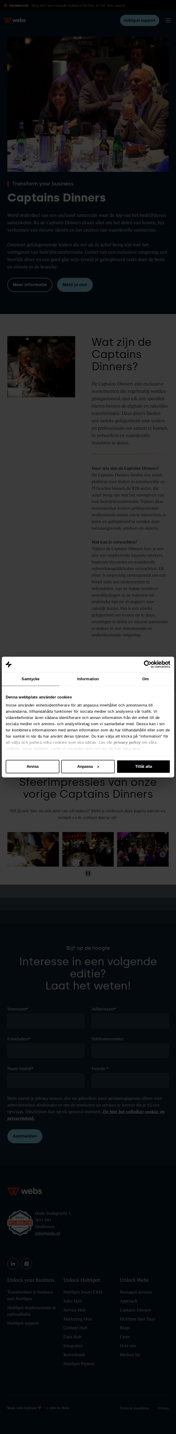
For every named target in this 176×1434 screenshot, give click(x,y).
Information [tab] (88, 679)
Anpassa (85, 766)
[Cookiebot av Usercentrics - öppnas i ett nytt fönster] (150, 664)
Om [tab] (145, 679)
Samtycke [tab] (30, 679)
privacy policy (127, 742)
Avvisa (32, 766)
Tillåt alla (143, 766)
